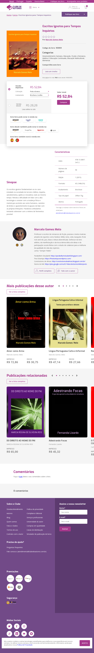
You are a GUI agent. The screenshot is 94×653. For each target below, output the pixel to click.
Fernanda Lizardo (55, 444)
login (21, 476)
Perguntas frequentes (15, 547)
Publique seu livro (57, 1)
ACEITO (85, 643)
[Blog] (31, 633)
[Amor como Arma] (26, 322)
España (29, 1)
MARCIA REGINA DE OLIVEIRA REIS (20, 444)
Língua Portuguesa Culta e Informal (67, 351)
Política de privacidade (35, 509)
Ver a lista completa (17, 292)
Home (9, 15)
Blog (8, 517)
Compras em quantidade (36, 526)
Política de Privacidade (24, 645)
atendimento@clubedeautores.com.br (68, 213)
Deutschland (39, 1)
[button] (59, 286)
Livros (15, 15)
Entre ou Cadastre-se (76, 7)
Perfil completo (45, 271)
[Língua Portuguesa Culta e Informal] (68, 322)
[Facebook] (16, 626)
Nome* (62, 508)
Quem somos (12, 522)
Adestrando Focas (58, 440)
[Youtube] (24, 633)
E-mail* (62, 517)
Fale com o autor (68, 271)
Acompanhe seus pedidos (77, 1)
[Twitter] (9, 626)
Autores (9, 513)
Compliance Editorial (34, 513)
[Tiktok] (9, 633)
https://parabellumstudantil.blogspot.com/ (66, 256)
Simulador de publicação (39, 534)
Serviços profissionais (35, 517)
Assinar (65, 529)
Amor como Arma (15, 351)
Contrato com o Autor (15, 534)
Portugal (20, 1)
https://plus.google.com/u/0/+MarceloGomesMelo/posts (66, 264)
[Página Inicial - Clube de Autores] (14, 8)
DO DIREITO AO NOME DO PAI (21, 440)
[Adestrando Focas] (68, 412)
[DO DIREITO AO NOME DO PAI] (26, 412)
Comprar (63, 102)
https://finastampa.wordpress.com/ (58, 258)
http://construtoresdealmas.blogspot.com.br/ (68, 261)
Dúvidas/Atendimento (15, 509)
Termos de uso (12, 530)
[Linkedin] (16, 633)
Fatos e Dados (12, 526)
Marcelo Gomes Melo (54, 40)
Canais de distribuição (35, 530)
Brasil (11, 1)
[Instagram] (24, 626)
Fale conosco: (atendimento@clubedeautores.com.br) (26, 551)
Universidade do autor (35, 522)
